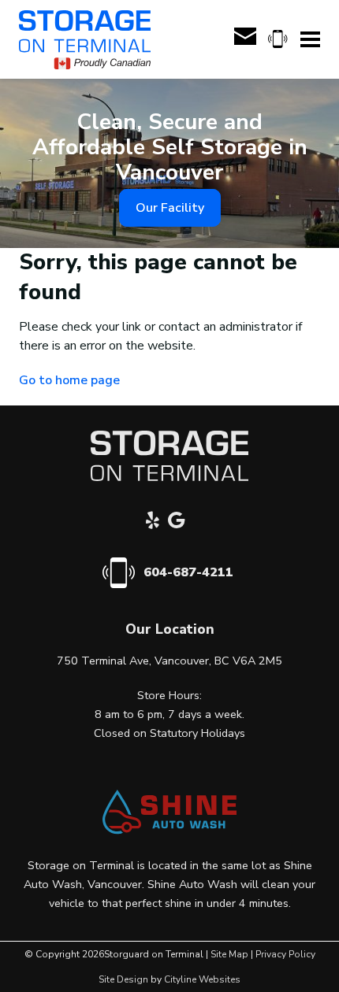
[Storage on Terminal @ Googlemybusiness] (180, 522)
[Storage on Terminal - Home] (85, 39)
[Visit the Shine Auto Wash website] (169, 830)
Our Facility (170, 208)
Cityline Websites (202, 979)
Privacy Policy (285, 954)
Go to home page (69, 380)
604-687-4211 (188, 572)
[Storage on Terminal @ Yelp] (157, 522)
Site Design (123, 979)
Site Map (229, 954)
